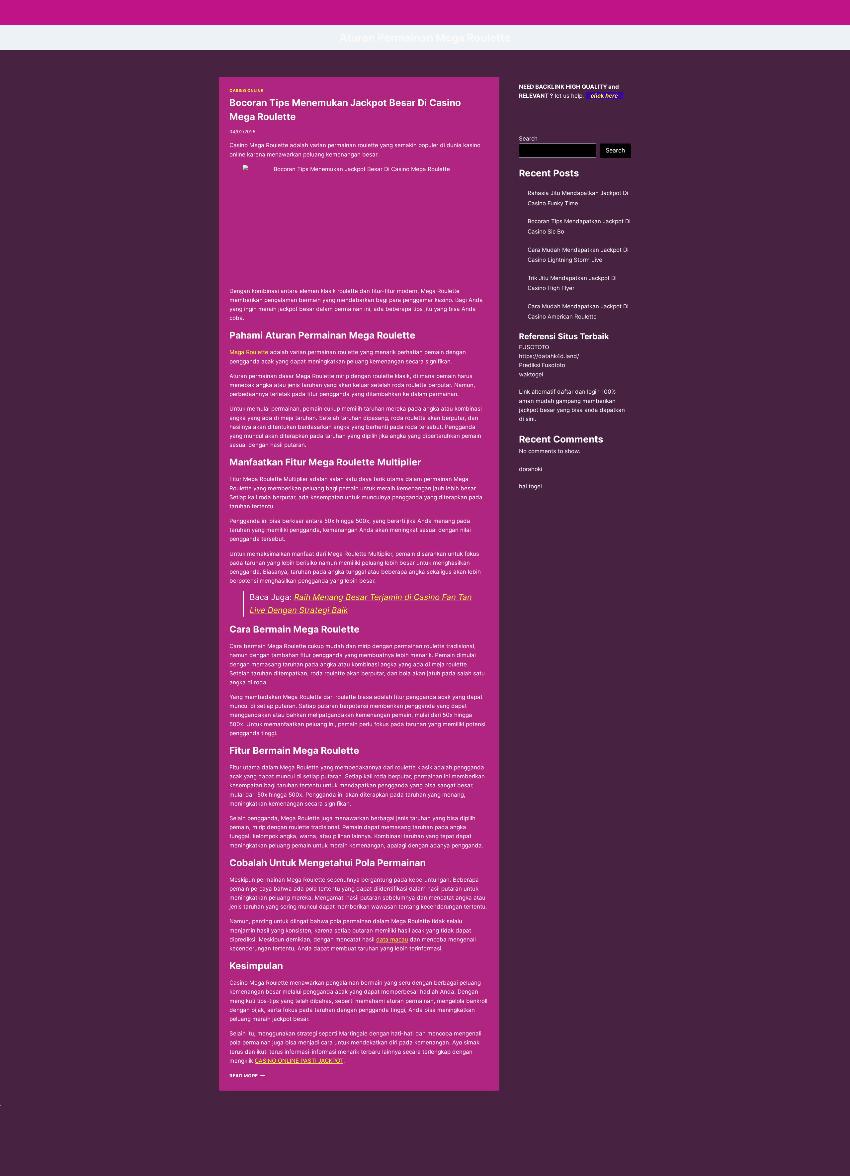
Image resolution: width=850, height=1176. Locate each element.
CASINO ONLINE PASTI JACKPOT (299, 1060)
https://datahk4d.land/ (549, 356)
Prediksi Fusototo (542, 365)
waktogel (531, 374)
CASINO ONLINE (246, 90)
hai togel (530, 486)
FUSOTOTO (534, 347)
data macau (392, 939)
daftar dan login (578, 391)
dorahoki (530, 469)
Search (528, 138)
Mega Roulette (248, 352)
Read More (247, 1075)
